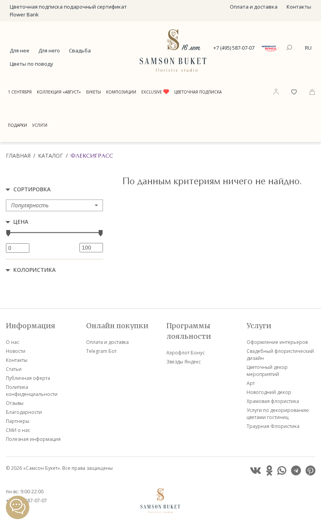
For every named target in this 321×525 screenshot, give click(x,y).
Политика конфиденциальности (32, 390)
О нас (12, 342)
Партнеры (17, 421)
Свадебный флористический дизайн (280, 354)
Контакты (299, 6)
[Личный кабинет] (276, 91)
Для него (49, 50)
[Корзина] (312, 91)
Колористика (34, 269)
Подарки (17, 125)
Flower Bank (24, 14)
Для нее (19, 50)
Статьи (14, 369)
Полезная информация (33, 439)
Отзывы (14, 403)
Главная (18, 155)
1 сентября (20, 92)
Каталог (50, 155)
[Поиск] (290, 48)
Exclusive (152, 92)
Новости (15, 351)
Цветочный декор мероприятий (267, 371)
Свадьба (80, 50)
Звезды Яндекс (183, 361)
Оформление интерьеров (277, 342)
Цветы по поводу (31, 63)
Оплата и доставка (254, 6)
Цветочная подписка (198, 92)
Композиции (121, 92)
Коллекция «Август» (59, 92)
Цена (20, 221)
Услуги (39, 125)
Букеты (93, 92)
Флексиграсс (91, 155)
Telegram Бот (101, 351)
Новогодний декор (269, 392)
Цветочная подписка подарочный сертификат (68, 6)
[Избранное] (294, 91)
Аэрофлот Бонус (185, 352)
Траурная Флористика (273, 426)
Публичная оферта (28, 378)
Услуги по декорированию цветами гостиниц (278, 414)
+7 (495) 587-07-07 (233, 47)
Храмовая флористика (273, 401)
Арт (251, 383)
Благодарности (24, 412)
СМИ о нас (18, 430)
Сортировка (31, 189)
